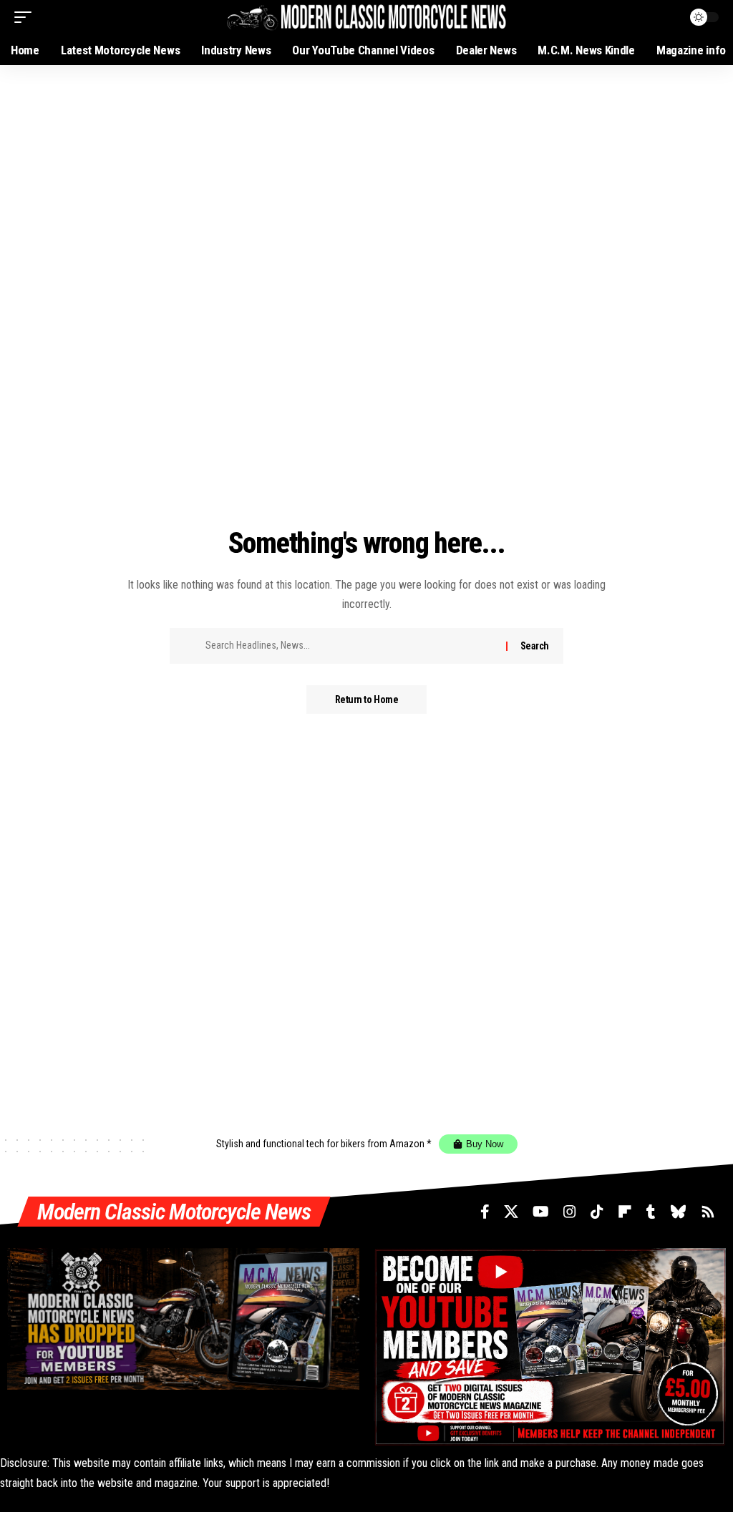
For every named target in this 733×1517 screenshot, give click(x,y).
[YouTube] (541, 1211)
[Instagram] (570, 1211)
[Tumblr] (651, 1211)
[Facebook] (485, 1211)
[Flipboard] (625, 1211)
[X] (511, 1211)
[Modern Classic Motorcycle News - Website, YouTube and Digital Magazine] (366, 17)
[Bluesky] (678, 1211)
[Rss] (708, 1211)
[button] (26, 17)
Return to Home (366, 699)
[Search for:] (350, 646)
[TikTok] (597, 1211)
